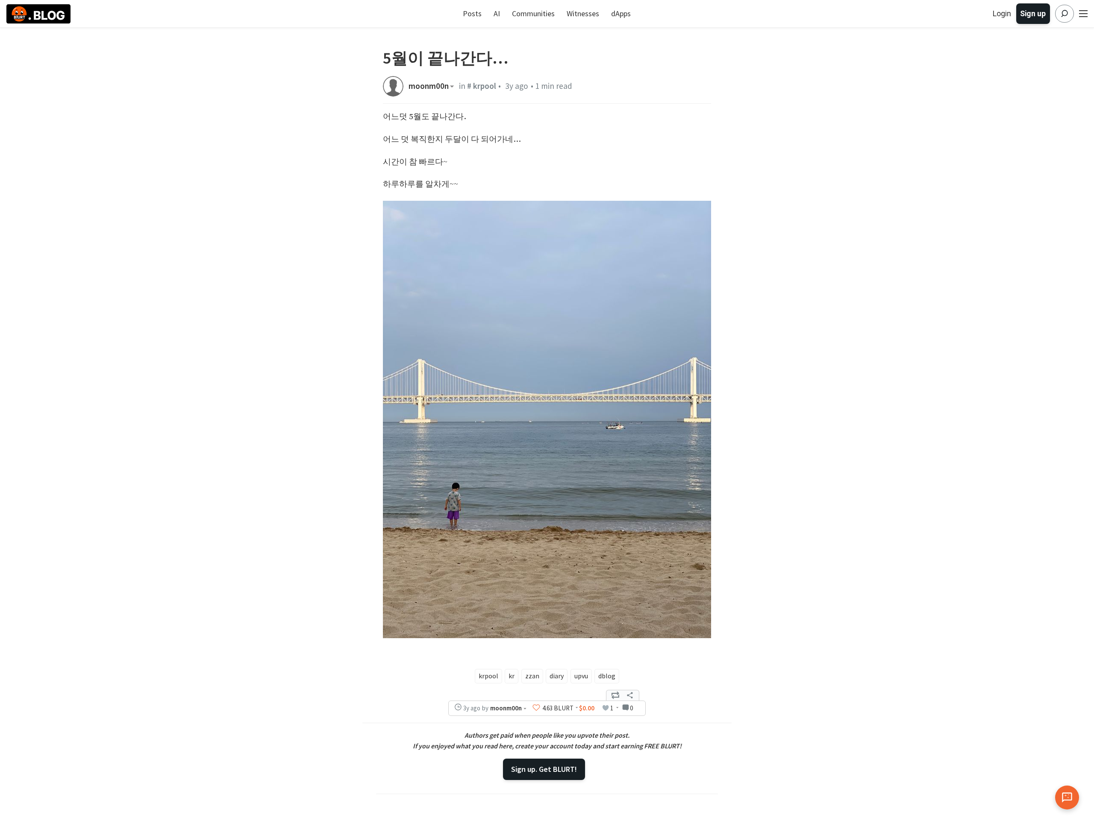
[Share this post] (630, 695)
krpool (488, 675)
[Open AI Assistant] (1067, 797)
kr (512, 675)
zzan (532, 675)
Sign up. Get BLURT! (544, 769)
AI (497, 13)
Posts (472, 13)
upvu (581, 675)
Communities (533, 13)
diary (557, 675)
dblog (606, 675)
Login (1002, 13)
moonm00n (429, 86)
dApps (621, 13)
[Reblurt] (615, 695)
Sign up (1033, 13)
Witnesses (583, 13)
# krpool (481, 86)
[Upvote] (536, 708)
